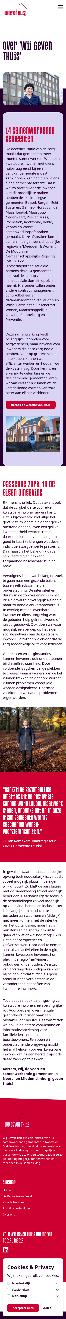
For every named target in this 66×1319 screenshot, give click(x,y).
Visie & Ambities (13, 1202)
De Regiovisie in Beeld (17, 1196)
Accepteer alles (23, 1308)
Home (7, 1190)
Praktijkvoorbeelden (16, 1208)
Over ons (9, 1214)
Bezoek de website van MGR (30, 405)
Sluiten (47, 1307)
